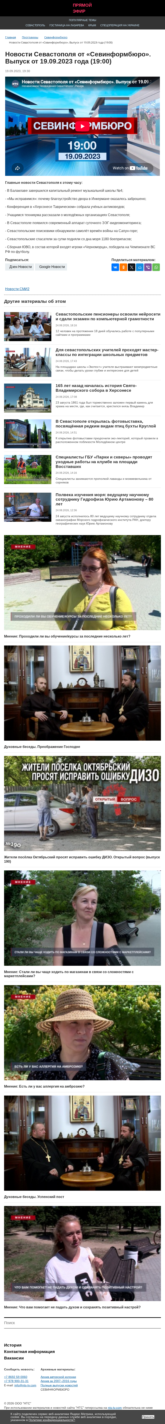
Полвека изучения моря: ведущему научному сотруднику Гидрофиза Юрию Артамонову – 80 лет (104, 499)
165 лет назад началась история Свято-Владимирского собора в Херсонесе (96, 388)
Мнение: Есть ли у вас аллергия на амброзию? (44, 1086)
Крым (92, 25)
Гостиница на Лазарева (66, 25)
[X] (131, 267)
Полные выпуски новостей (59, 1385)
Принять (148, 1417)
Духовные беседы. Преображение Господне (42, 747)
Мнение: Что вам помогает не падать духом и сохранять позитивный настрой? (72, 1307)
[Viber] (148, 267)
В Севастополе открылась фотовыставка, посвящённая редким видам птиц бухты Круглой (106, 423)
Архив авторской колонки (58, 1377)
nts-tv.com (115, 1407)
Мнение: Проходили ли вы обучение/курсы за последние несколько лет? (67, 636)
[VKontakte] (115, 267)
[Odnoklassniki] (123, 267)
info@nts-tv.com (25, 1385)
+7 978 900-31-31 (16, 1381)
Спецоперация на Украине (119, 25)
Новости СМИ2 (17, 289)
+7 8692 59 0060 (15, 1377)
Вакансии (14, 1358)
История (12, 1345)
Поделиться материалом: (134, 260)
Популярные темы (82, 20)
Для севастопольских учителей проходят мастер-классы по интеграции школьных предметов (107, 352)
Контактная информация (29, 1351)
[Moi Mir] (140, 267)
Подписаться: (17, 260)
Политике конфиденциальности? (52, 1420)
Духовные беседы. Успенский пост (34, 1197)
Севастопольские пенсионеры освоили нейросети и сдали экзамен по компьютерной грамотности (108, 316)
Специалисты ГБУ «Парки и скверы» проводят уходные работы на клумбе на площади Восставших (104, 462)
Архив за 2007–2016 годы (59, 1381)
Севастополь (35, 25)
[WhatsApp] (156, 267)
